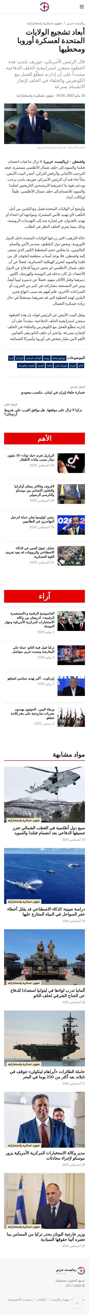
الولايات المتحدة (33, 358)
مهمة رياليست (59, 1299)
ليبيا (11, 358)
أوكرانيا (19, 358)
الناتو (81, 365)
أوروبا (73, 365)
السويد (40, 365)
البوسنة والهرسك (26, 365)
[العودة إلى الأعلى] (77, 1303)
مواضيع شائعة (58, 358)
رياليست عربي (76, 23)
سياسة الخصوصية (19, 1299)
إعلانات (41, 1299)
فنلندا (49, 365)
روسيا (47, 358)
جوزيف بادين (61, 365)
